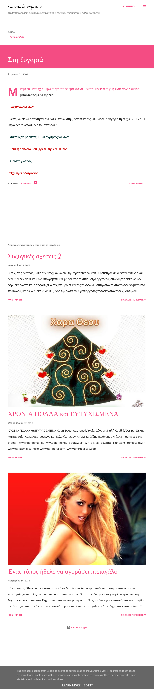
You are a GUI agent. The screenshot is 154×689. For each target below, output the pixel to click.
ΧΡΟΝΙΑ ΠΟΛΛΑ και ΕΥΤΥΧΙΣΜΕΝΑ (63, 414)
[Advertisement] (81, 23)
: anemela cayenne (25, 6)
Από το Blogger (78, 627)
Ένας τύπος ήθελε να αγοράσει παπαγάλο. (63, 571)
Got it (88, 685)
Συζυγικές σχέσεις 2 (34, 256)
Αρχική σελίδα (17, 36)
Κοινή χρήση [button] (136, 183)
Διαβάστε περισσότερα (133, 299)
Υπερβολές (24, 183)
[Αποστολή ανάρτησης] (35, 183)
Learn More (71, 685)
